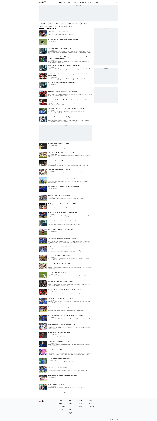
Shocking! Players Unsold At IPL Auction (58, 143)
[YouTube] (115, 419)
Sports (76, 23)
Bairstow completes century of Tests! (58, 384)
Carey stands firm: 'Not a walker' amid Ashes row (61, 152)
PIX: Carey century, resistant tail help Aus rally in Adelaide (63, 204)
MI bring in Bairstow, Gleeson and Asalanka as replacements (63, 186)
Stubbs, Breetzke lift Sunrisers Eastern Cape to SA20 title (63, 91)
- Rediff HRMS (61, 407)
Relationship (91, 406)
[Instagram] (112, 419)
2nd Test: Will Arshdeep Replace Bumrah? (59, 358)
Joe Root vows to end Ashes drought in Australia (61, 247)
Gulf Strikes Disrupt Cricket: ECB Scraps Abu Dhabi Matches (64, 65)
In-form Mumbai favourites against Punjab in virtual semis (63, 238)
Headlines (41, 26)
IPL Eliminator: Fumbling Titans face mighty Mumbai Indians (63, 307)
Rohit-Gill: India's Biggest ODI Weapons (58, 367)
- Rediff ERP (61, 410)
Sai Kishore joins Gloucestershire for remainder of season (63, 39)
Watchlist (80, 406)
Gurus (89, 2)
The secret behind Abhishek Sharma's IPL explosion (61, 281)
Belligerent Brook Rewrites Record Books (59, 195)
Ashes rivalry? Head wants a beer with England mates (62, 117)
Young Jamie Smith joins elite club (57, 272)
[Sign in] (117, 2)
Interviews (61, 26)
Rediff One (60, 403)
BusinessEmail (83, 2)
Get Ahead (70, 409)
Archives (70, 26)
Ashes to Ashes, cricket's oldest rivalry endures (60, 229)
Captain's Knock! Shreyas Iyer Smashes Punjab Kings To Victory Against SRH (68, 100)
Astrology (70, 412)
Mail (64, 2)
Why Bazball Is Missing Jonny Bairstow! (58, 31)
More (97, 2)
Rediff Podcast (71, 413)
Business (56, 23)
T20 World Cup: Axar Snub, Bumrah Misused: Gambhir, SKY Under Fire (66, 108)
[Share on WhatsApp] (106, 419)
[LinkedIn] (117, 419)
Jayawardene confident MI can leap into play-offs (61, 350)
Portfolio (80, 407)
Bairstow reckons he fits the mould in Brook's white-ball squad (64, 221)
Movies (69, 23)
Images (50, 26)
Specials (66, 26)
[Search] (114, 2)
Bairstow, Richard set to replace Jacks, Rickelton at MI (62, 212)
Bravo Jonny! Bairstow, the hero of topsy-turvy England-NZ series (65, 178)
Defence (46, 26)
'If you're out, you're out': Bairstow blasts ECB (60, 48)
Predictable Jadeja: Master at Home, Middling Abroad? (62, 375)
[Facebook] (110, 419)
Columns (55, 26)
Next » (65, 392)
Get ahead (83, 23)
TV (93, 2)
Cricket (63, 23)
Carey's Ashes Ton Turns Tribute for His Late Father (61, 161)
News (69, 2)
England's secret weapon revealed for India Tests (61, 341)
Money (75, 2)
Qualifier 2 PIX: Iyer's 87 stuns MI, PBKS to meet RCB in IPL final (65, 289)
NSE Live (80, 403)
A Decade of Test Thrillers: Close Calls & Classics (60, 264)
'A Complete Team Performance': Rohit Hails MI (60, 298)
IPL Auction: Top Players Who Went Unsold (59, 332)
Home (60, 2)
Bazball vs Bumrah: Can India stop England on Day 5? (61, 324)
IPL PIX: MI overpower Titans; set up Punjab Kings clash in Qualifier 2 (66, 315)
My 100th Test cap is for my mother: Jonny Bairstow (62, 82)
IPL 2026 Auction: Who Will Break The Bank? (59, 255)
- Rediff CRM (61, 409)
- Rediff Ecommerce (62, 406)
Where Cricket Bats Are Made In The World (59, 169)
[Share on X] (108, 419)
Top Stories (43, 23)
